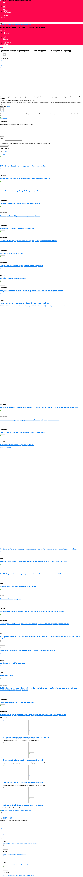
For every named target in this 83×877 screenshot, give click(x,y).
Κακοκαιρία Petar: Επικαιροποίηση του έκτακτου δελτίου (14, 854)
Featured (8, 106)
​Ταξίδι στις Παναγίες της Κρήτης (10, 599)
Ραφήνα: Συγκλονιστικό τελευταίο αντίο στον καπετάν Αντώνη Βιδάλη (22, 432)
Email (1, 138)
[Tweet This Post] (43, 61)
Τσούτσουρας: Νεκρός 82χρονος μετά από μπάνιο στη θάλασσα (20, 216)
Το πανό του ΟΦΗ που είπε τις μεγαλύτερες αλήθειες (17, 445)
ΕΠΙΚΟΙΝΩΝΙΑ (5, 15)
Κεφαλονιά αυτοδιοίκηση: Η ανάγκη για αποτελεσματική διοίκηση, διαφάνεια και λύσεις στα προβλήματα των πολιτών (38, 549)
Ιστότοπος (2, 141)
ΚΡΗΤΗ (4, 5)
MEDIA (4, 9)
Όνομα (1, 136)
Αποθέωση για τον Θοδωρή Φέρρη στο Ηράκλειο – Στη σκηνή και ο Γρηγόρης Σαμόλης (27, 650)
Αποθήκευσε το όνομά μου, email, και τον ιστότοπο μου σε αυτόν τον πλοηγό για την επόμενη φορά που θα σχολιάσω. (26, 143)
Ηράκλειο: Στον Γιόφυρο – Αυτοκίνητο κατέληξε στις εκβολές (20, 203)
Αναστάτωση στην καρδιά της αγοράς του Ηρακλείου (17, 228)
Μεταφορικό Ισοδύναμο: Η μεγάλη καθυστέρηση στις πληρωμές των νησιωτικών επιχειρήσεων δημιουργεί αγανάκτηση (39, 407)
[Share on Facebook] (43, 60)
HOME (4, 2)
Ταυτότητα (5, 816)
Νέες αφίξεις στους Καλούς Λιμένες (11, 253)
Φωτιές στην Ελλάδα (6, 675)
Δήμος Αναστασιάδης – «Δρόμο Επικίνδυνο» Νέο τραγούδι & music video (18, 864)
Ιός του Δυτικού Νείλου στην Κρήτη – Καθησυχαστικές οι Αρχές (20, 191)
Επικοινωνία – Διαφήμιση (8, 818)
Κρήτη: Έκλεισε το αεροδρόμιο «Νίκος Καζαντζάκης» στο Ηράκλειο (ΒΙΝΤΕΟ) (19, 875)
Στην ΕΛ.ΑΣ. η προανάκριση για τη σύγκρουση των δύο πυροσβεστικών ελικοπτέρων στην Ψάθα (30, 574)
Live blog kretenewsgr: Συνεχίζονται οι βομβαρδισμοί (17, 702)
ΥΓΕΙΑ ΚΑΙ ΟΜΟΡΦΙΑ (7, 12)
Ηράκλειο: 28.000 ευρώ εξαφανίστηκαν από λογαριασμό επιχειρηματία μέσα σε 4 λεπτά (28, 241)
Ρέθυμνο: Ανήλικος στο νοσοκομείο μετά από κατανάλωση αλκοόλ (21, 266)
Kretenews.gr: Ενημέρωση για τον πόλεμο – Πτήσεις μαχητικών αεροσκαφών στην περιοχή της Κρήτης (33, 715)
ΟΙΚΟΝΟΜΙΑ (5, 11)
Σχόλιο (2, 134)
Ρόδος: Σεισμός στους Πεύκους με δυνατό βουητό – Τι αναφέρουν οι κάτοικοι (25, 303)
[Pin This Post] (43, 63)
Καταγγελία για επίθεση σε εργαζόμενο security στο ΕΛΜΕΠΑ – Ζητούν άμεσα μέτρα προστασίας (31, 291)
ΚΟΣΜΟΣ (4, 14)
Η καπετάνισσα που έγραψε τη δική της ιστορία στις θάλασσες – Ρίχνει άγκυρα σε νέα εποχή (30, 420)
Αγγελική (2, 111)
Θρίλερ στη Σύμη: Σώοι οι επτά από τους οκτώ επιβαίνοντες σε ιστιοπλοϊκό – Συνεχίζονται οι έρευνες (33, 561)
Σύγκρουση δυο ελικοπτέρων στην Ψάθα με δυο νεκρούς (18, 586)
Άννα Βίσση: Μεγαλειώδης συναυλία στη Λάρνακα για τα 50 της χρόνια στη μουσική (20, 843)
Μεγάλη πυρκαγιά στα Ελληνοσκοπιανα (12, 663)
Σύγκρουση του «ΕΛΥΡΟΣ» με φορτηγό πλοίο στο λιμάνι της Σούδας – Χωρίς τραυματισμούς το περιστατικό (34, 624)
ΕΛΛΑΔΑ (4, 6)
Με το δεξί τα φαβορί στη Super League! (13, 278)
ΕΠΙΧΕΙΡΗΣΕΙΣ (5, 10)
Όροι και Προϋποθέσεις (8, 817)
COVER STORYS (6, 4)
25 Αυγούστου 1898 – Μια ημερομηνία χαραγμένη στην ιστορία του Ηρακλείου (25, 178)
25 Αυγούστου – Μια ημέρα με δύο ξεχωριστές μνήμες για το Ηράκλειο (23, 166)
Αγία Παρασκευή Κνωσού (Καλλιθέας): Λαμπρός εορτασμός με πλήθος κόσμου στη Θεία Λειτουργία (32, 611)
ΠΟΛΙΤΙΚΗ (5, 7)
